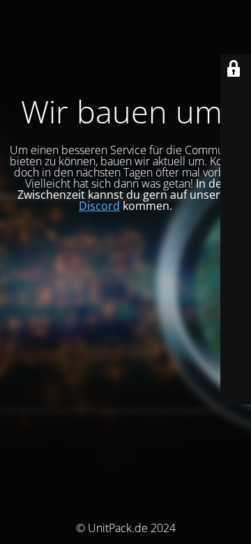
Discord (99, 205)
